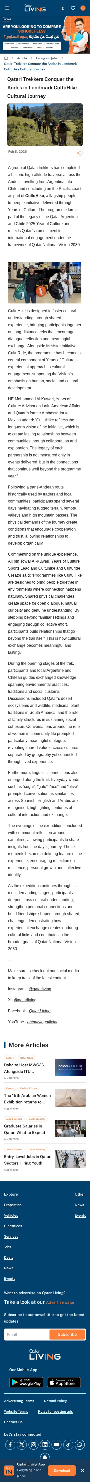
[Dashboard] (83, 8)
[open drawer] (7, 8)
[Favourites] (73, 8)
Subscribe (67, 1334)
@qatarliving (40, 989)
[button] (35, 8)
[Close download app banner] (82, 1470)
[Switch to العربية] (63, 8)
